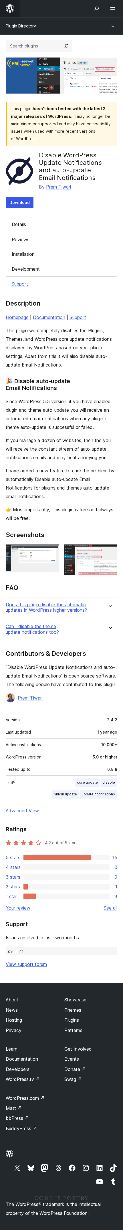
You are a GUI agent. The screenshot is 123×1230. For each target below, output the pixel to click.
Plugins (71, 1020)
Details (19, 224)
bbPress (17, 1118)
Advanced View (22, 810)
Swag (73, 1079)
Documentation (49, 317)
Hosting (14, 1020)
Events (71, 1059)
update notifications (98, 794)
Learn (11, 1049)
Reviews (20, 239)
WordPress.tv (23, 1079)
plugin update (65, 794)
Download (19, 202)
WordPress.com (25, 1098)
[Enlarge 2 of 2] (109, 552)
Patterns (73, 1030)
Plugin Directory (21, 25)
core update (87, 782)
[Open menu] (114, 8)
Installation (23, 254)
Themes (72, 1010)
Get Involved (78, 1049)
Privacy (13, 1030)
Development (26, 269)
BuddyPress (21, 1128)
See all (110, 908)
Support (19, 284)
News (12, 1010)
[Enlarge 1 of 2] (51, 552)
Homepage (17, 317)
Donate (75, 1069)
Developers (17, 1069)
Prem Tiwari (58, 187)
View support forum (26, 964)
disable (108, 782)
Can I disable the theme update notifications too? (32, 629)
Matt (14, 1108)
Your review (18, 908)
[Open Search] (97, 8)
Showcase (75, 1000)
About (12, 1000)
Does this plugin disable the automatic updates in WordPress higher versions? (46, 607)
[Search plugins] (66, 46)
